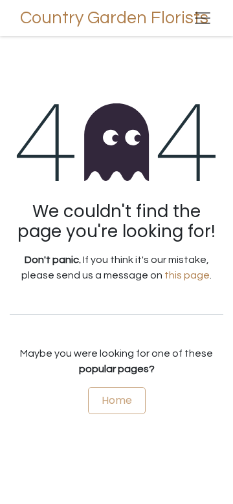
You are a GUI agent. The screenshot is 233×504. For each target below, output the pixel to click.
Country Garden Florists (92, 18)
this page (187, 275)
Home (117, 400)
